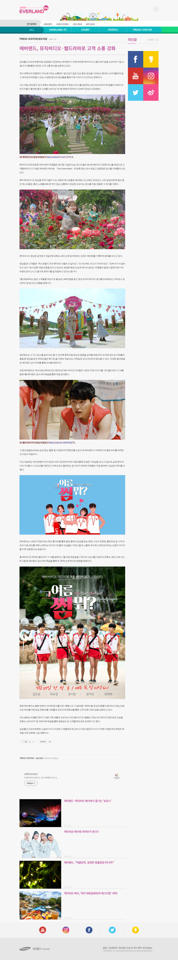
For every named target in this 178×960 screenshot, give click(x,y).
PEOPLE (113, 29)
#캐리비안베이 (62, 24)
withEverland (30, 773)
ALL (31, 29)
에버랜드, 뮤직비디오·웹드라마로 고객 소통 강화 (67, 48)
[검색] (156, 9)
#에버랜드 (47, 24)
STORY (85, 29)
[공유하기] (30, 742)
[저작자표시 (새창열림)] (50, 742)
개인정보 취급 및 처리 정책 (129, 947)
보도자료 (39, 758)
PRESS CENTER (142, 29)
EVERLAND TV (57, 29)
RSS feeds (147, 947)
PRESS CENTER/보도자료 (33, 39)
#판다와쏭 (90, 24)
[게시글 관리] (33, 742)
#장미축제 (77, 24)
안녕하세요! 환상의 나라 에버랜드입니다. (41, 777)
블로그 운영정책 (110, 947)
